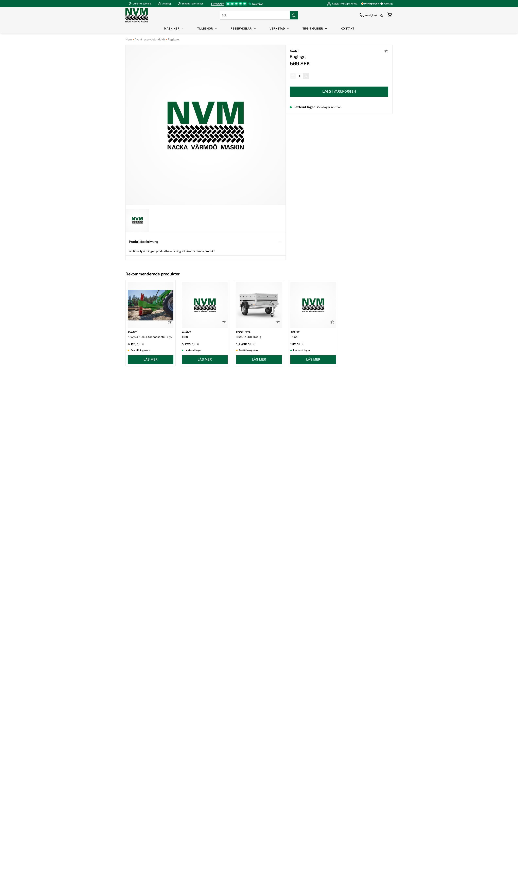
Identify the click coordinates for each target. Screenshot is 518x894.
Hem (128, 39)
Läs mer (150, 359)
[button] (389, 15)
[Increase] (306, 76)
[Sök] (294, 15)
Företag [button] (388, 3)
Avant (294, 51)
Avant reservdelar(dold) (149, 39)
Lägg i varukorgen (339, 91)
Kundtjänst (371, 15)
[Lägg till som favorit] (386, 51)
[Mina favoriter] (382, 15)
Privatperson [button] (371, 3)
